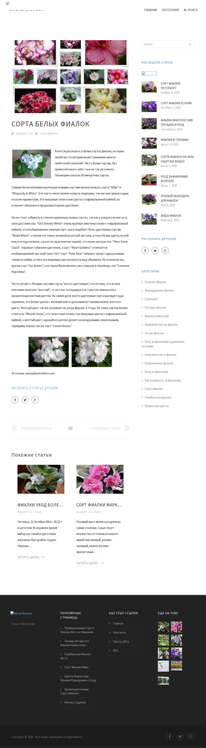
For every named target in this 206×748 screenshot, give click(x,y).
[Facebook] (15, 399)
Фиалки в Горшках (174, 140)
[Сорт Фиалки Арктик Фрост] (176, 653)
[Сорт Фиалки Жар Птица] (163, 653)
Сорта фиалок (49, 133)
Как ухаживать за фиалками (163, 380)
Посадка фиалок (155, 307)
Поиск (192, 10)
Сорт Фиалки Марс (76, 667)
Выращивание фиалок (159, 290)
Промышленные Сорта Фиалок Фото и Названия (77, 630)
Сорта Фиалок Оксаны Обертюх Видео (177, 159)
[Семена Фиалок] (163, 666)
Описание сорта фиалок (160, 355)
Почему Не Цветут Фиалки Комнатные (74, 643)
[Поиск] (190, 44)
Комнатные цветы (157, 406)
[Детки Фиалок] (163, 640)
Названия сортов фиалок (161, 324)
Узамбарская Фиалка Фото (75, 656)
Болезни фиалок (155, 282)
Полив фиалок (154, 333)
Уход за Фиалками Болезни (174, 179)
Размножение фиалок (159, 363)
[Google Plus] (35, 399)
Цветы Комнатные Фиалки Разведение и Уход (78, 678)
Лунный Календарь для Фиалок (175, 198)
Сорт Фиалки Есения (176, 103)
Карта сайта (121, 641)
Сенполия (151, 299)
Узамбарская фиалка (158, 397)
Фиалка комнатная (157, 316)
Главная (150, 10)
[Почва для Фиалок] (176, 666)
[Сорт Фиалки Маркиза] (99, 479)
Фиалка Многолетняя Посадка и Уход (177, 122)
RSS (115, 650)
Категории (170, 10)
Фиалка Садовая (75, 702)
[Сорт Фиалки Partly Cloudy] (176, 640)
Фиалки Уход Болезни (41, 505)
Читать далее (28, 557)
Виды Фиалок (171, 216)
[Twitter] (25, 399)
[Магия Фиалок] (25, 6)
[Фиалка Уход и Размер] (163, 679)
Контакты (119, 632)
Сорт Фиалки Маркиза (99, 505)
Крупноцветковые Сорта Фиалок (74, 691)
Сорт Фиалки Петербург (170, 86)
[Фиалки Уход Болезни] (41, 479)
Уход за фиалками (156, 372)
